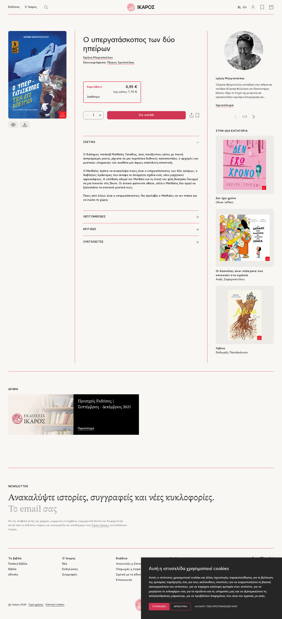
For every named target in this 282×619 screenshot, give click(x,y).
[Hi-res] (25, 124)
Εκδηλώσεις (70, 569)
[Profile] (253, 7)
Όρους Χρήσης (100, 525)
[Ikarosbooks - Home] (141, 7)
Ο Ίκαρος (31, 7)
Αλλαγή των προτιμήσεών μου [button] (216, 606)
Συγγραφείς (69, 574)
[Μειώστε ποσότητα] (86, 115)
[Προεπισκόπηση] (13, 124)
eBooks (13, 574)
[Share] (191, 115)
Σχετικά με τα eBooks (130, 574)
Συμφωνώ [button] (159, 606)
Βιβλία (12, 569)
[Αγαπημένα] (262, 7)
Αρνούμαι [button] (180, 606)
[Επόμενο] (254, 117)
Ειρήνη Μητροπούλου (98, 57)
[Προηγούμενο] (235, 117)
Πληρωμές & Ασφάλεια (131, 569)
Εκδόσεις (14, 7)
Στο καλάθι (146, 115)
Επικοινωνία (124, 580)
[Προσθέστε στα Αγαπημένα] (197, 115)
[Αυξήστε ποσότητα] (100, 115)
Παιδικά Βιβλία (17, 564)
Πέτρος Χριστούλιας (120, 62)
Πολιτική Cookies (54, 605)
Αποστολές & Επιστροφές (132, 564)
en (244, 7)
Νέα (64, 564)
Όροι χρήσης (35, 605)
